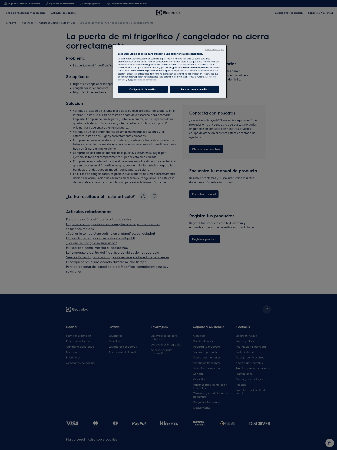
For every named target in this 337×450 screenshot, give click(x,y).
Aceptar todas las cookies (195, 89)
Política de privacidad (145, 79)
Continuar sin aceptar (214, 49)
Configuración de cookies (142, 89)
